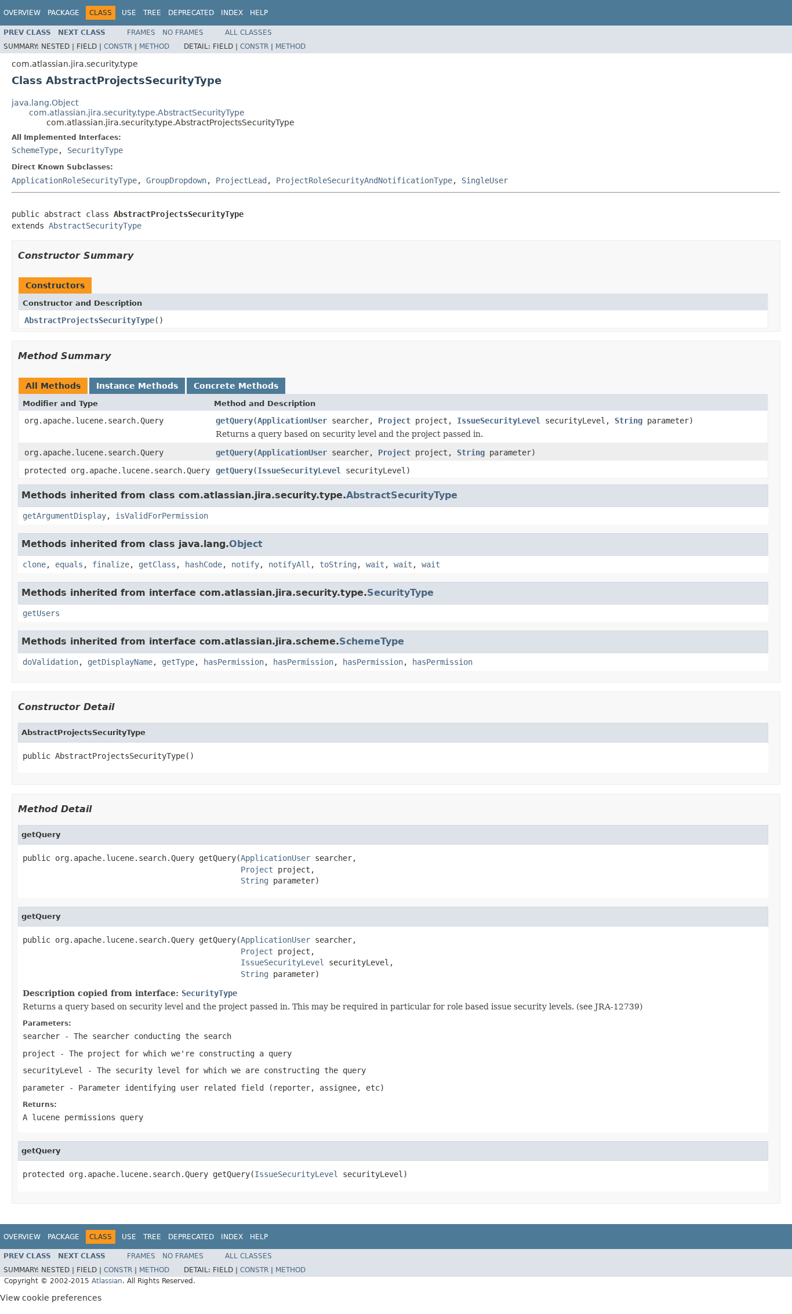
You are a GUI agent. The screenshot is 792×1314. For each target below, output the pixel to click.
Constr (118, 46)
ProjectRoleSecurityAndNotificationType (364, 180)
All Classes (248, 32)
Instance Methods (137, 385)
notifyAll (289, 564)
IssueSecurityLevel (498, 420)
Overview (22, 13)
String (628, 420)
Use (129, 13)
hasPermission (234, 662)
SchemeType (35, 150)
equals (69, 564)
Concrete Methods (236, 385)
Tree (152, 13)
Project (394, 420)
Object (246, 543)
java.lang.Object (45, 102)
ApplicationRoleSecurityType (74, 180)
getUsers (41, 613)
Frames (141, 32)
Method (154, 46)
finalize (110, 564)
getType (178, 662)
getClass (157, 564)
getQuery (234, 420)
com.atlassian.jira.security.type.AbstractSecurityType (137, 112)
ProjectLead (241, 180)
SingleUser (485, 180)
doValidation (50, 662)
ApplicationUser (292, 420)
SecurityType (95, 150)
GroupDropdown (176, 180)
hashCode (203, 564)
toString (338, 564)
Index (232, 13)
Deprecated (191, 13)
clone (34, 564)
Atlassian (107, 1281)
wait (375, 564)
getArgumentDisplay (64, 515)
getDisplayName (120, 662)
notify (245, 564)
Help (259, 13)
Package (63, 13)
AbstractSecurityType (95, 225)
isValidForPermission (161, 515)
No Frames (183, 32)
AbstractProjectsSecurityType (89, 320)
